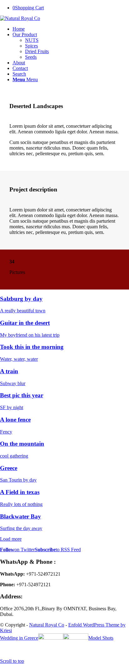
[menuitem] (71, 29)
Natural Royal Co (46, 624)
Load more (11, 539)
